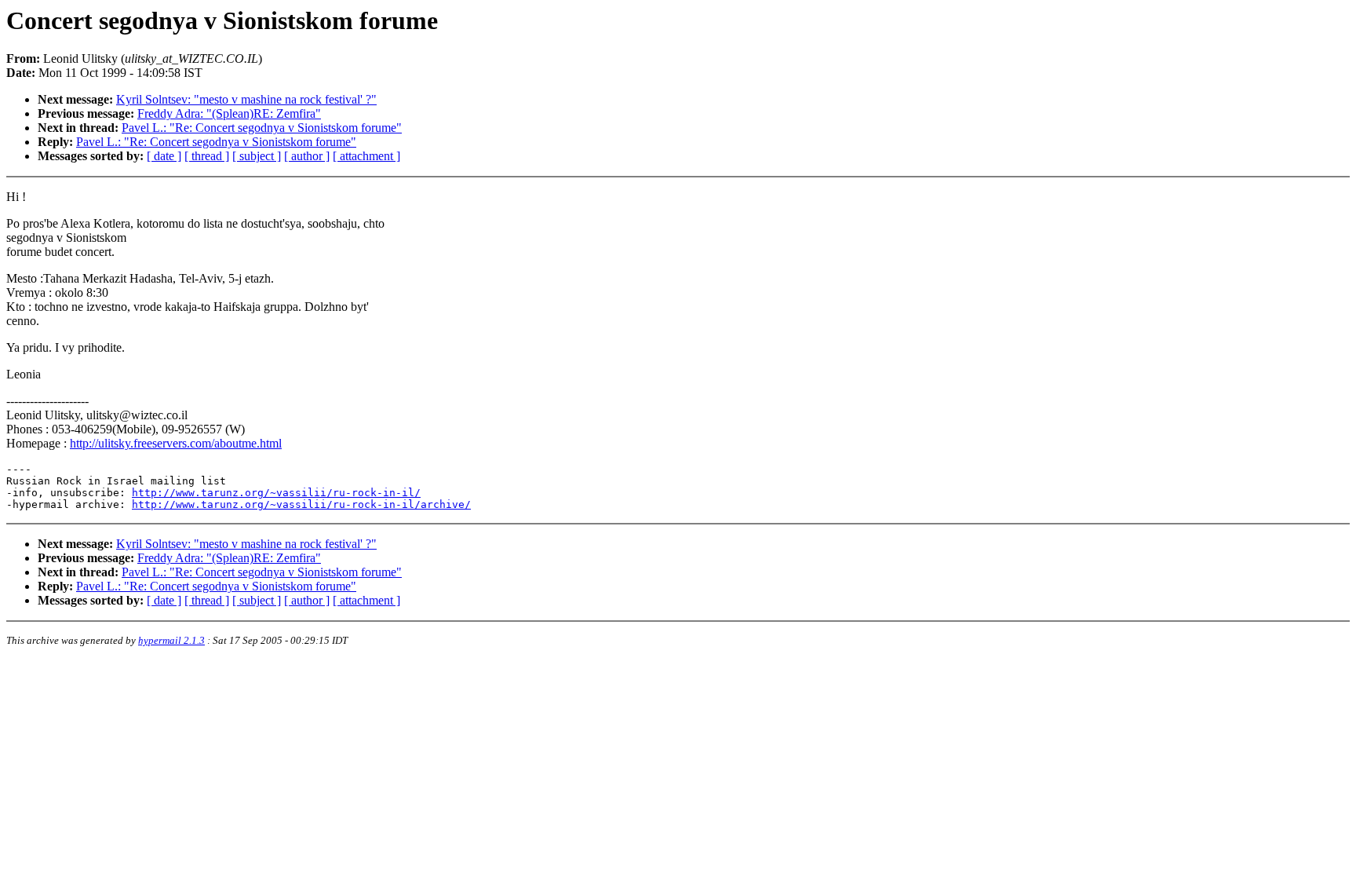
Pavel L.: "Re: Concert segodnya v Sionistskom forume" (262, 127)
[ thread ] (206, 156)
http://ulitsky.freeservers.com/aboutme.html (176, 443)
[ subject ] (256, 156)
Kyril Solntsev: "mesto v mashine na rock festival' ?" (246, 99)
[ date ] (164, 156)
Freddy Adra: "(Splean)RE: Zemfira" (229, 113)
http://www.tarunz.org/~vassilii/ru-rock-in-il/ (276, 493)
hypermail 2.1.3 (171, 640)
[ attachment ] (366, 156)
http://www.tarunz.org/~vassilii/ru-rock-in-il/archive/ (301, 504)
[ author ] (307, 156)
